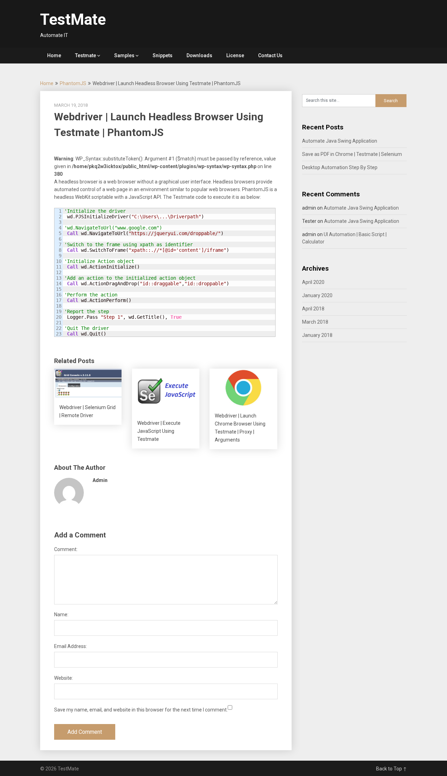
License (235, 55)
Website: (63, 678)
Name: (61, 614)
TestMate (73, 19)
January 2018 (317, 335)
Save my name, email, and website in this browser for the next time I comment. (141, 710)
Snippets (163, 55)
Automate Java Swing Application (339, 141)
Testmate (85, 55)
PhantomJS (73, 83)
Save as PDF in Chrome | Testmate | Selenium (352, 154)
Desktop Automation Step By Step (340, 167)
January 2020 (317, 295)
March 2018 (315, 322)
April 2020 (313, 282)
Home (54, 55)
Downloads (199, 55)
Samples (124, 55)
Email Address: (70, 646)
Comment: (66, 549)
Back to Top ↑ (391, 768)
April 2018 (313, 308)
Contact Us (270, 55)
